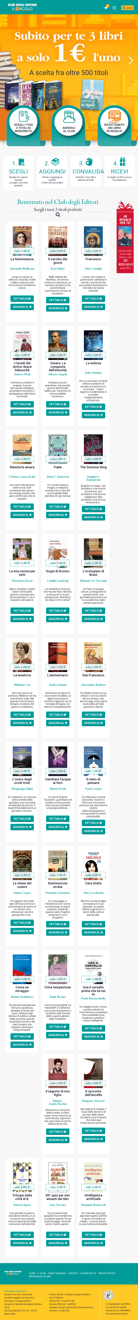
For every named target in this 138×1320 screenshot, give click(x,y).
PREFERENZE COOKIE (40, 1276)
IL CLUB (42, 1273)
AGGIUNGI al (21, 306)
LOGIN (128, 8)
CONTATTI (73, 1273)
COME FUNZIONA (57, 1273)
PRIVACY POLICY (106, 1273)
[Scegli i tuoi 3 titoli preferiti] (58, 215)
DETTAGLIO (21, 298)
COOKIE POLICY (88, 1273)
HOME (32, 1273)
